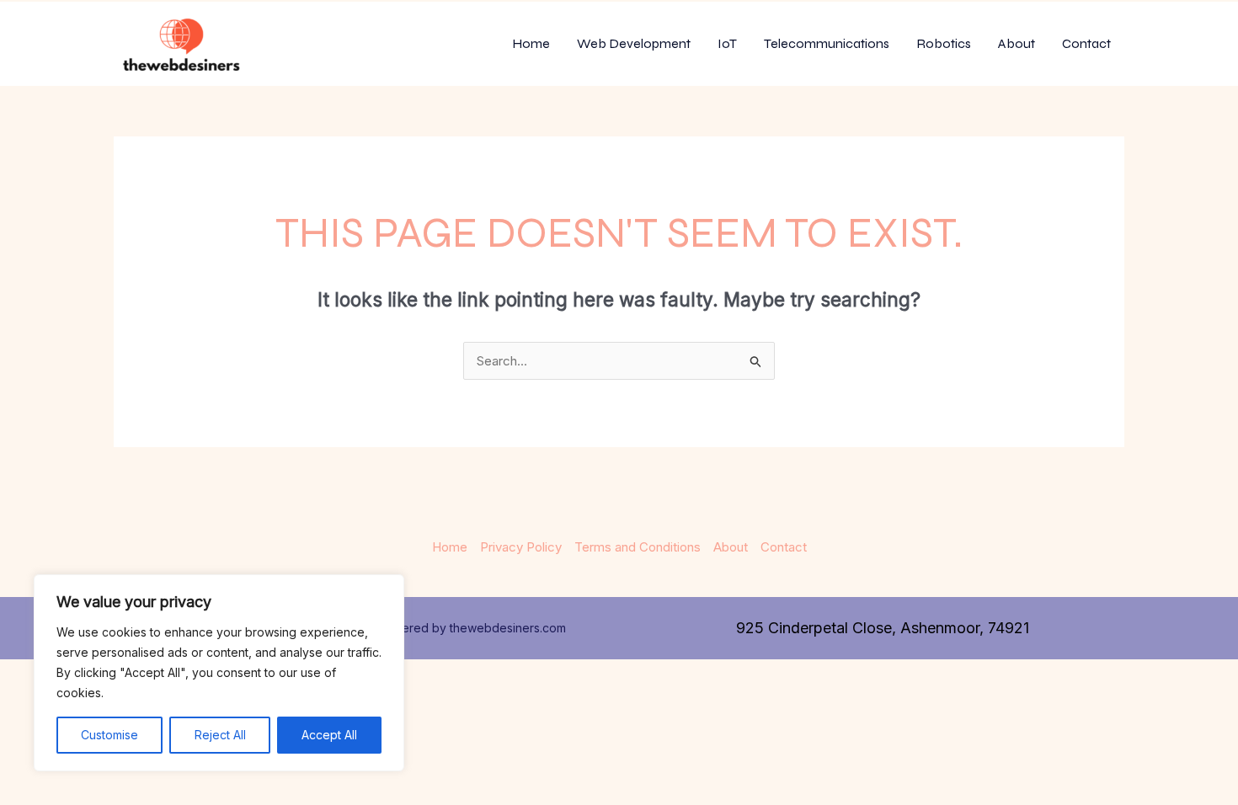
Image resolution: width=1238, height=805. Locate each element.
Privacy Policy (521, 547)
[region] (219, 672)
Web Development (634, 43)
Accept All (329, 735)
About (1016, 43)
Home (531, 43)
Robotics (943, 43)
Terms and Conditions (637, 547)
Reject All (220, 735)
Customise (109, 735)
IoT (727, 43)
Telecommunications (826, 43)
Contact (1086, 43)
